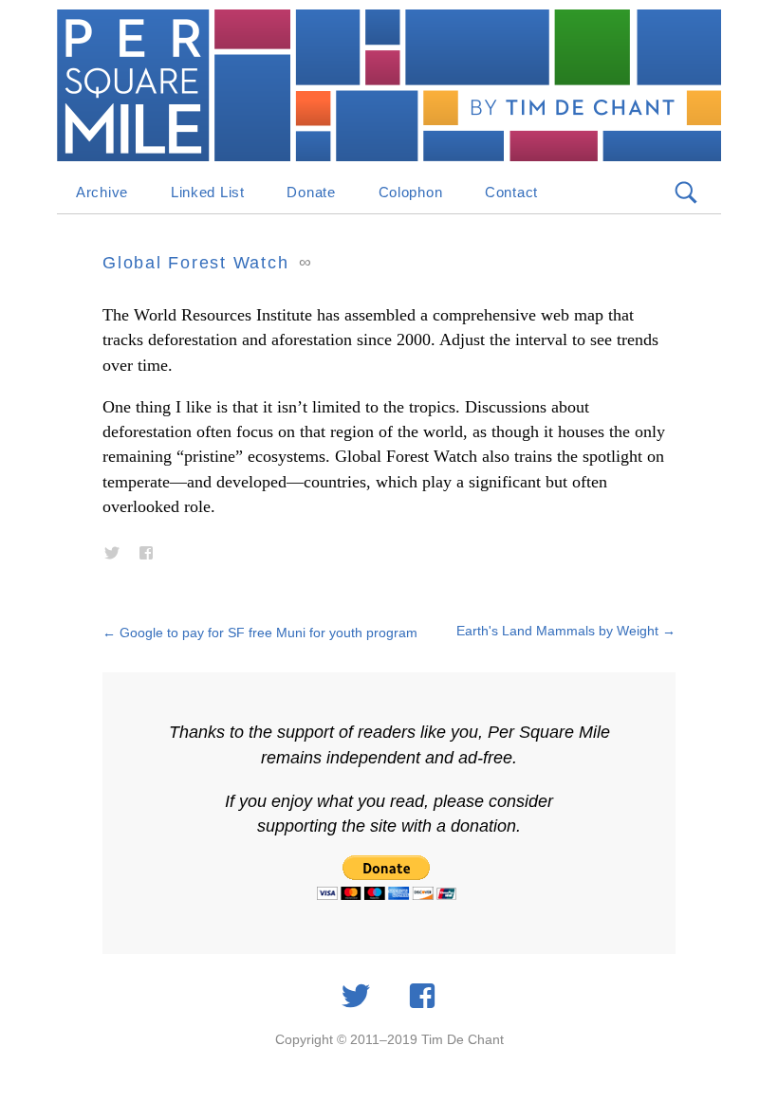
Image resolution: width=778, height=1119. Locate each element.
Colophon (411, 192)
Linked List (208, 192)
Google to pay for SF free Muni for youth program (259, 632)
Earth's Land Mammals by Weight (566, 630)
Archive (102, 192)
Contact (511, 192)
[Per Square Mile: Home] (389, 85)
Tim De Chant (462, 1039)
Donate (311, 192)
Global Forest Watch (195, 262)
